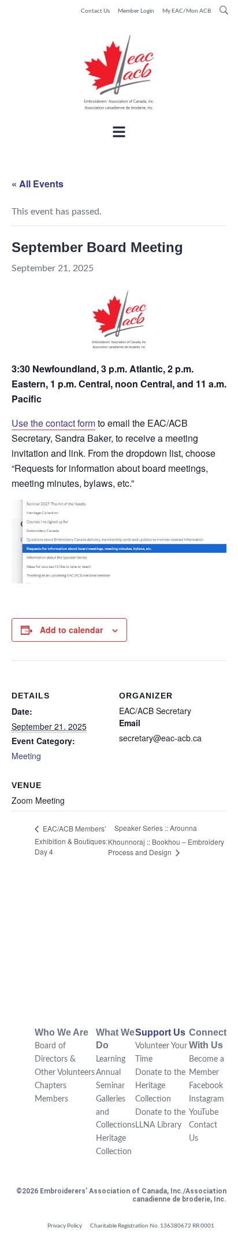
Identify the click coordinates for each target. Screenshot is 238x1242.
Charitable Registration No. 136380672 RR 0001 (152, 1226)
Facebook (206, 1086)
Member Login (136, 11)
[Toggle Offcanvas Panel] (119, 134)
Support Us (160, 1032)
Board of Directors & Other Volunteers (65, 1059)
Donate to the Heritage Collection (160, 1086)
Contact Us (95, 11)
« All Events (38, 183)
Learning (110, 1059)
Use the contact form (53, 423)
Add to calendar (71, 629)
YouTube (203, 1112)
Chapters (50, 1086)
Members (51, 1099)
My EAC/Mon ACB (186, 11)
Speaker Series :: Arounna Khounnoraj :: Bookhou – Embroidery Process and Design (166, 839)
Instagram (206, 1099)
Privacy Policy (64, 1226)
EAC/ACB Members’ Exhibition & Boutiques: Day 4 (71, 839)
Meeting (26, 756)
